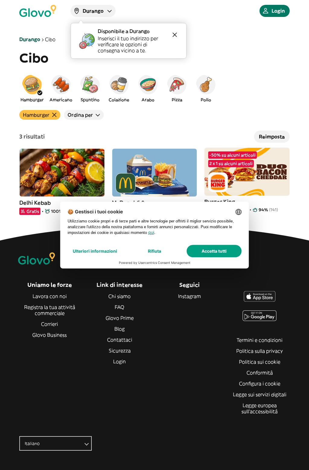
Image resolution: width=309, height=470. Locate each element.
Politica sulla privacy (259, 351)
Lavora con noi (50, 296)
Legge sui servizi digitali (259, 394)
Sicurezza (120, 351)
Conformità (260, 373)
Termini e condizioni (259, 340)
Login (119, 361)
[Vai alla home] (37, 11)
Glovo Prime (120, 318)
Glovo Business (49, 335)
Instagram (189, 296)
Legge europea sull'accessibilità (259, 408)
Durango (29, 39)
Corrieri (49, 324)
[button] (32, 88)
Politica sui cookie (259, 362)
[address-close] (175, 35)
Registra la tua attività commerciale (49, 310)
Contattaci (119, 340)
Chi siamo (119, 296)
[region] (154, 88)
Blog (119, 329)
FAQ (119, 307)
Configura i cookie (259, 384)
